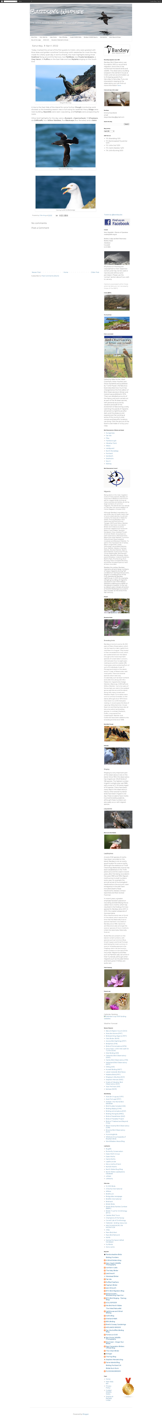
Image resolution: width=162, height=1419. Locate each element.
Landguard (110, 448)
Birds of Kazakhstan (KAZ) (115, 1116)
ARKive (108, 1191)
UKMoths (109, 1179)
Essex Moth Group (113, 1154)
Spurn (108, 461)
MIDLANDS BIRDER (113, 1327)
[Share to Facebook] (65, 215)
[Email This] (60, 215)
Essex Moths (110, 1156)
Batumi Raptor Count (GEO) (116, 1031)
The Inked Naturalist (113, 1308)
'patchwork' (110, 1273)
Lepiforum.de (111, 1162)
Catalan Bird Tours (113, 1215)
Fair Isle (108, 435)
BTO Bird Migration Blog (115, 1291)
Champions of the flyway (115, 1218)
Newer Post (36, 272)
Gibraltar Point (111, 443)
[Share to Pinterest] (67, 215)
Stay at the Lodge (36, 40)
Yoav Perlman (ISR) (113, 1086)
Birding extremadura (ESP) (116, 1111)
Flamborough (111, 441)
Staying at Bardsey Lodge (109, 1398)
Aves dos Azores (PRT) (114, 1033)
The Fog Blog (111, 1357)
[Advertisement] (116, 183)
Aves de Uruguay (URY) (115, 1096)
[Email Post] (56, 215)
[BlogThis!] (62, 215)
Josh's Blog (110, 1316)
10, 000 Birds (110, 1186)
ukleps (108, 1176)
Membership (103, 37)
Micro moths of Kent (113, 1164)
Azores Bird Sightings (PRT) (116, 1041)
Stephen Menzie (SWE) (114, 1080)
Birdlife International (113, 1199)
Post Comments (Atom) (50, 276)
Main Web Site (43, 37)
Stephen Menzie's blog (114, 1359)
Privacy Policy (108, 1387)
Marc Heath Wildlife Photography (113, 1264)
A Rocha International (114, 1189)
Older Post (95, 272)
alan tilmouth (111, 1288)
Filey (107, 438)
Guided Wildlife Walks (75, 37)
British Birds (110, 1204)
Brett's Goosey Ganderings (116, 1324)
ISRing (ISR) (110, 1067)
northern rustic (111, 1268)
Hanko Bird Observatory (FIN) (117, 1060)
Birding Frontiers (112, 1257)
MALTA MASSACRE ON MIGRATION (114, 1226)
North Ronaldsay (112, 451)
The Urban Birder (112, 1351)
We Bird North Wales (114, 1305)
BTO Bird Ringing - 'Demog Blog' (116, 1299)
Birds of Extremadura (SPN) (116, 1046)
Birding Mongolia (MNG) (115, 1114)
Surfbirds (109, 1244)
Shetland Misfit (111, 1319)
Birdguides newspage (114, 1196)
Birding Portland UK (113, 1365)
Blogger (86, 1414)
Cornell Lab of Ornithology (116, 1220)
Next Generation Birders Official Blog (115, 1347)
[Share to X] (63, 215)
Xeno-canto (110, 1247)
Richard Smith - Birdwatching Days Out (114, 1294)
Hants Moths (110, 1159)
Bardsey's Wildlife (57, 11)
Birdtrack (109, 1201)
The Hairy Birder (112, 1270)
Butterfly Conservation (114, 1151)
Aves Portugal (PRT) (113, 1099)
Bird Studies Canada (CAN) (116, 1106)
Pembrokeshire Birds (114, 1254)
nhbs (108, 1230)
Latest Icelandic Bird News (116, 1072)
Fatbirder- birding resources (116, 1223)
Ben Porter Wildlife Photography (113, 1338)
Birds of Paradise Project (115, 1119)
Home (66, 272)
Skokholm (110, 458)
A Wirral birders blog (113, 1260)
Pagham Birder (111, 1285)
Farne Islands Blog (113, 1362)
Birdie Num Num (112, 1368)
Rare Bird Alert (111, 1232)
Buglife (108, 1149)
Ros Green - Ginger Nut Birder (115, 1342)
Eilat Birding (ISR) (112, 1053)
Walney (109, 464)
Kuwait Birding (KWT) (114, 1069)
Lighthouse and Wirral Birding (114, 1312)
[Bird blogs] (128, 1397)
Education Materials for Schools (59, 40)
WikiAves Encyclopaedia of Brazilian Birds (116, 1138)
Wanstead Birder (112, 1276)
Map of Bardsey (63, 37)
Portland (109, 453)
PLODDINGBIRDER (113, 1371)
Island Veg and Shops (115, 37)
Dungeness (110, 433)
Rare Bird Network (113, 1235)
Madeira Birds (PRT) (113, 1074)
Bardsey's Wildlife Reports (91, 37)
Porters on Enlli (112, 1335)
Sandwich (109, 456)
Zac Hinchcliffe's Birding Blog (115, 1331)
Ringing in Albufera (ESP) (115, 1077)
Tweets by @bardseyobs (113, 215)
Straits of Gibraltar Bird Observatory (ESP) (114, 1083)
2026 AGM (46, 40)
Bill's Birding (110, 1321)
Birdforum (110, 1194)
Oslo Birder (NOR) (112, 1038)
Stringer (109, 1354)
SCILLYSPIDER (111, 1303)
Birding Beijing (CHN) (114, 1108)
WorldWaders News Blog (115, 1141)
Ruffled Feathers (112, 1282)
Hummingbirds (111, 1134)
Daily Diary (34, 37)
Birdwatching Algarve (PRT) (116, 1036)
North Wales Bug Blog (114, 1169)
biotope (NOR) (111, 1089)
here (119, 85)
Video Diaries (53, 37)
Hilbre (108, 446)
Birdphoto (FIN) (112, 1044)
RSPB (108, 1237)
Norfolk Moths (111, 1167)
